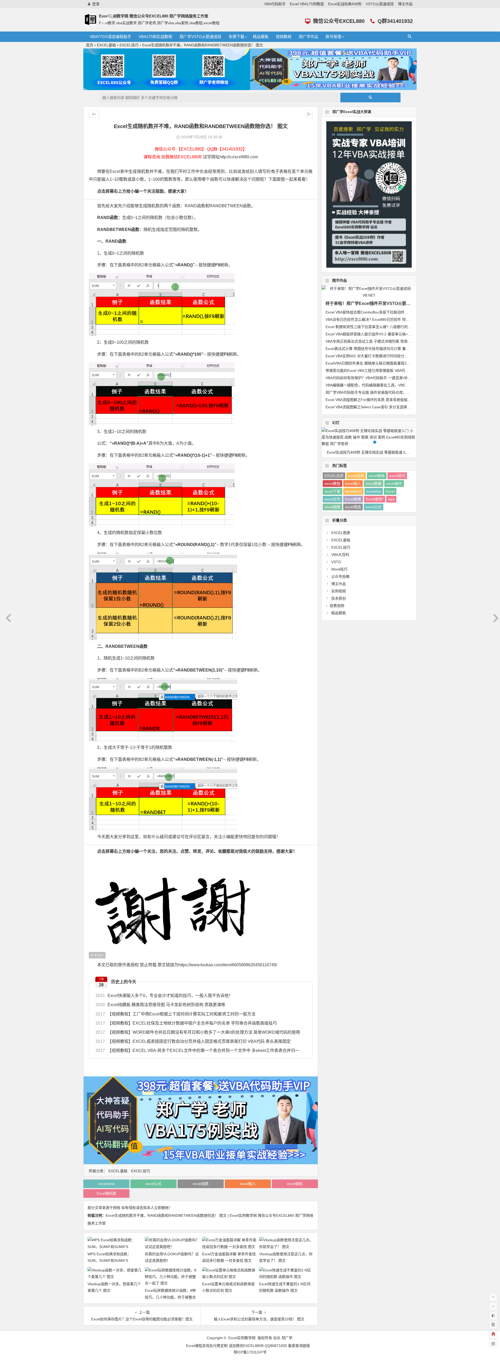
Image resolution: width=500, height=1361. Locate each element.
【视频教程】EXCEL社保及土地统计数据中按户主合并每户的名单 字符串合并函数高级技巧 (186, 1023)
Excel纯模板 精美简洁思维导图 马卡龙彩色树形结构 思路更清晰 (160, 1004)
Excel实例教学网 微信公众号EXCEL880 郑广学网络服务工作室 (153, 16)
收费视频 (337, 606)
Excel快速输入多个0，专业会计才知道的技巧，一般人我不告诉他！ (164, 995)
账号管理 (333, 36)
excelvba (373, 491)
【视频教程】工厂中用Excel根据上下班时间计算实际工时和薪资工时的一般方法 (175, 1014)
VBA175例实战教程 (155, 36)
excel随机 (295, 1184)
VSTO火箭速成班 (380, 4)
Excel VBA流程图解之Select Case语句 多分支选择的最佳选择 (375, 407)
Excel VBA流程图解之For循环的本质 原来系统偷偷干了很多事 (376, 400)
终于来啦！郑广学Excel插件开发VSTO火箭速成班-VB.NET (381, 303)
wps (391, 499)
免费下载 (236, 36)
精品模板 (260, 36)
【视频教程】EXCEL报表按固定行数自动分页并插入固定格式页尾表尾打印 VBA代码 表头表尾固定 (193, 1041)
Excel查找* (374, 499)
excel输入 (248, 1184)
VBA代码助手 (275, 4)
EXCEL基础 (106, 45)
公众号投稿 (340, 576)
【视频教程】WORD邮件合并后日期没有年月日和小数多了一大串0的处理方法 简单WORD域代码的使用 (198, 1032)
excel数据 (374, 483)
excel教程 (332, 483)
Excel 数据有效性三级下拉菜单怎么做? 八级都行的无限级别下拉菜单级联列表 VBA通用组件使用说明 (407, 327)
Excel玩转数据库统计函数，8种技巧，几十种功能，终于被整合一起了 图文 (170, 1297)
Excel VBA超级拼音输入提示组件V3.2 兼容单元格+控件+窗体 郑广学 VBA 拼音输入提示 (396, 334)
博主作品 (405, 4)
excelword (353, 491)
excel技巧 (397, 476)
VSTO (336, 562)
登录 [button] (95, 4)
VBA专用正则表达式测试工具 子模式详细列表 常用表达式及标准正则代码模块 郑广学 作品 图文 (403, 341)
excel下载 (332, 491)
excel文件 (332, 499)
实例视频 (338, 591)
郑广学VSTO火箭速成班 (200, 36)
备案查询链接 (299, 1346)
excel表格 (377, 476)
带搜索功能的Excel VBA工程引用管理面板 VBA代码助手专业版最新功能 (384, 370)
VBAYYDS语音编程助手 (110, 36)
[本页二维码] (493, 1344)
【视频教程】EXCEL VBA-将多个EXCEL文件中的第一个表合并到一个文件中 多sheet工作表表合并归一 (197, 1050)
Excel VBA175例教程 (307, 4)
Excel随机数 (106, 1193)
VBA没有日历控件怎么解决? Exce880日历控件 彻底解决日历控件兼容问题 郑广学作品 (395, 319)
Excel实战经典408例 (344, 4)
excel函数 (201, 1184)
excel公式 (153, 1184)
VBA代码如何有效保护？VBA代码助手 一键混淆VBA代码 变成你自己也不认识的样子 (394, 378)
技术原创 (338, 598)
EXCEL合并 (333, 476)
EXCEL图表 (340, 533)
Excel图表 (353, 499)
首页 (89, 45)
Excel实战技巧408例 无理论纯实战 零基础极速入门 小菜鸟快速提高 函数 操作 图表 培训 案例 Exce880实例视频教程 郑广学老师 (371, 452)
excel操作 (394, 483)
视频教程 (283, 36)
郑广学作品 (308, 36)
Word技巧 (339, 569)
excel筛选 (353, 507)
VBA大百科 (340, 555)
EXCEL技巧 (129, 45)
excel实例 (356, 476)
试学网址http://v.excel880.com (230, 157)
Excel (390, 491)
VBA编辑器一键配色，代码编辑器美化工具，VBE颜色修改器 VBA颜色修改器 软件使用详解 (399, 385)
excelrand (106, 1184)
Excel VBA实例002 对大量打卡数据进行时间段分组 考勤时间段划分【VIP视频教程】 (394, 356)
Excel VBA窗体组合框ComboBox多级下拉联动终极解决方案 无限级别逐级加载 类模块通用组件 (402, 312)
